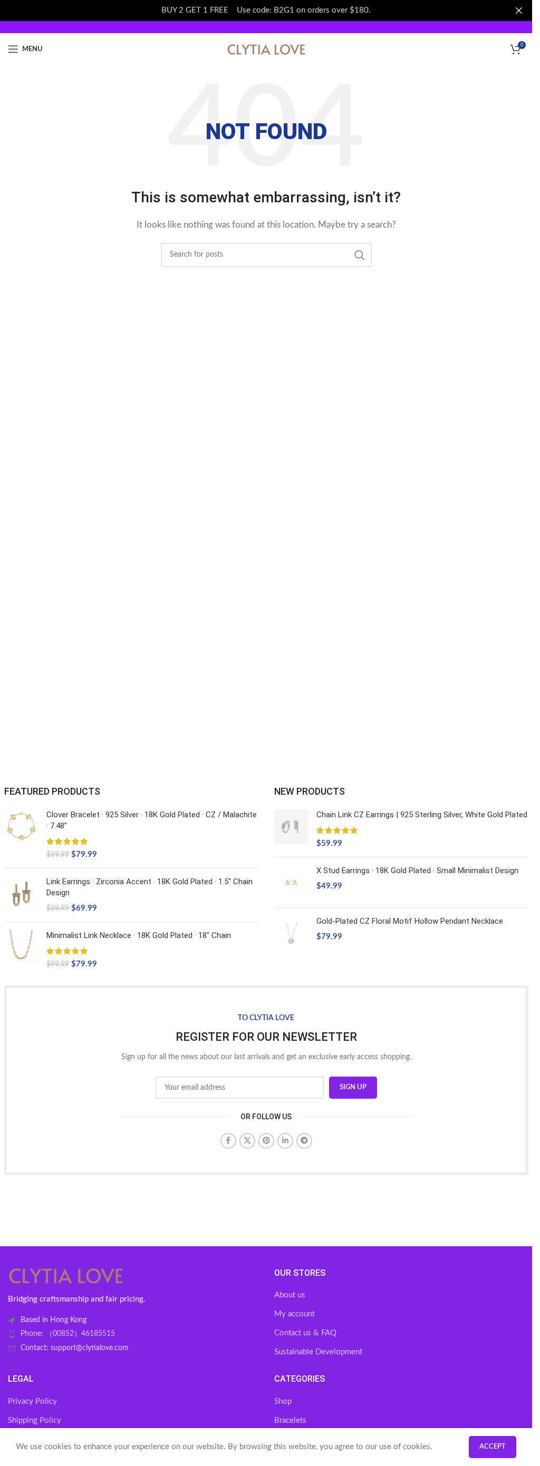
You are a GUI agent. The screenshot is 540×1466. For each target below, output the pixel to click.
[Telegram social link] (304, 1141)
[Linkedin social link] (285, 1141)
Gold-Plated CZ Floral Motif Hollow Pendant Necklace (409, 921)
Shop (283, 1401)
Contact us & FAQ (305, 1333)
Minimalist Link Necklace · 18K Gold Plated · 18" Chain (138, 935)
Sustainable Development (318, 1352)
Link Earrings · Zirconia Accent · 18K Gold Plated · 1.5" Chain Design (149, 887)
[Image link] (66, 1275)
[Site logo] (266, 49)
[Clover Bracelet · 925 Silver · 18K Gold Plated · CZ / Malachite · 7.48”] (21, 834)
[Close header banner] (519, 10)
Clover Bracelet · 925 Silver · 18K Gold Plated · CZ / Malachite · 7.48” (151, 820)
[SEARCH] (360, 255)
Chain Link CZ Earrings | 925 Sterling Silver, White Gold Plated (421, 814)
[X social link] (247, 1141)
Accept (492, 1446)
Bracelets (290, 1420)
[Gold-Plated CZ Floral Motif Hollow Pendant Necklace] (291, 933)
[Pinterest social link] (266, 1141)
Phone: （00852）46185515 (68, 1333)
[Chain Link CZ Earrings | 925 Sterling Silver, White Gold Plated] (291, 829)
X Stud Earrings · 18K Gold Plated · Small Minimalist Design (417, 870)
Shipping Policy (34, 1420)
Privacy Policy (32, 1401)
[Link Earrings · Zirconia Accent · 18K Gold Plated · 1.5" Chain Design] (21, 895)
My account (294, 1314)
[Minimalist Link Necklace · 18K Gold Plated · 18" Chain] (21, 950)
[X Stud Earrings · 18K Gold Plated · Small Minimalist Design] (291, 882)
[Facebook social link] (228, 1141)
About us (289, 1295)
